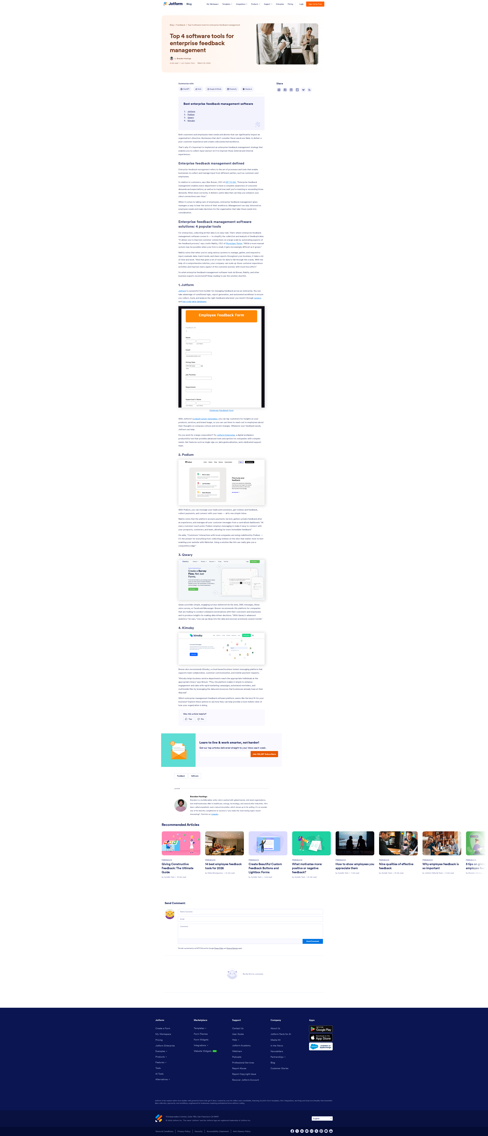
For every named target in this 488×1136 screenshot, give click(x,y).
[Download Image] (260, 501)
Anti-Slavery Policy (242, 1131)
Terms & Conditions (164, 1131)
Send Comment (312, 941)
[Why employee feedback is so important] (441, 843)
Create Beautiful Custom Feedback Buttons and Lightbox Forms (265, 868)
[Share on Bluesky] (303, 89)
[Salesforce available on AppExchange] (321, 1046)
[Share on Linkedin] (291, 89)
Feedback (181, 776)
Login (301, 4)
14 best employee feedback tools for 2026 (223, 866)
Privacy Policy (218, 948)
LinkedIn (214, 814)
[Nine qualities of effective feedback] (398, 843)
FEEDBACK (167, 860)
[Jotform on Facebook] (292, 1131)
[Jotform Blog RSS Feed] (309, 89)
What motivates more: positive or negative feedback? (307, 868)
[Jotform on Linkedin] (302, 1131)
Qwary (191, 117)
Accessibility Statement (218, 1131)
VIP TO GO (230, 182)
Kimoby (191, 120)
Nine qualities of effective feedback (396, 866)
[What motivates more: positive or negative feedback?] (311, 843)
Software (195, 776)
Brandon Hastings (184, 58)
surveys (257, 298)
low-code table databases (194, 301)
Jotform (191, 111)
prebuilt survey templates (205, 418)
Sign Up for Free (315, 4)
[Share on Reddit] (297, 89)
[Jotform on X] (297, 1131)
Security (199, 1131)
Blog (189, 4)
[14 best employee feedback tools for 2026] (224, 843)
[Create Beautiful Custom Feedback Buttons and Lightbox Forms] (268, 843)
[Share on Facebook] (285, 89)
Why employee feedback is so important (440, 866)
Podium (191, 114)
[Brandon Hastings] (171, 58)
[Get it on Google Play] (321, 1029)
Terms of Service (232, 948)
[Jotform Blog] (311, 1131)
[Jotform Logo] (173, 4)
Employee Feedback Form (222, 410)
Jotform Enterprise (226, 435)
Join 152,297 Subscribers (264, 754)
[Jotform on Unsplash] (331, 1131)
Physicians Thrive (234, 243)
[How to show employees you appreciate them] (355, 843)
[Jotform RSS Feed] (316, 1131)
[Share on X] (278, 89)
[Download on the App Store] (321, 1037)
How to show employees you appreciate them (355, 866)
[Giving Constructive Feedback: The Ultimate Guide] (181, 843)
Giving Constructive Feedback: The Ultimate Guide (177, 868)
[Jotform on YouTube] (326, 1131)
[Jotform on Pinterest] (321, 1131)
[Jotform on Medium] (307, 1131)
